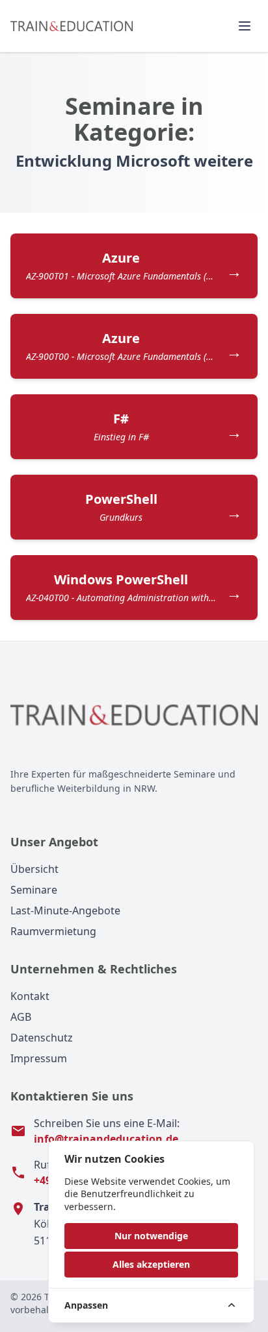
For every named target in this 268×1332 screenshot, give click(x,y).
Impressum (38, 1058)
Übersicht (34, 869)
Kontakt (29, 996)
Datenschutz (41, 1037)
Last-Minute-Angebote (65, 910)
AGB (20, 1017)
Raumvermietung (53, 931)
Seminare (33, 890)
